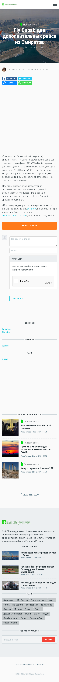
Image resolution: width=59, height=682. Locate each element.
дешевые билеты (12, 613)
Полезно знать (31, 24)
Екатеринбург (36, 618)
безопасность (10, 622)
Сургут (38, 609)
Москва (18, 609)
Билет (36, 613)
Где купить (46, 604)
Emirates (31, 208)
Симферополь (10, 618)
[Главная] (9, 4)
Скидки (7, 609)
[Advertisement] (29, 121)
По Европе (17, 604)
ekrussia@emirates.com (14, 215)
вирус (5, 359)
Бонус (24, 618)
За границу (9, 600)
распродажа (32, 604)
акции (28, 613)
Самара (28, 609)
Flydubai (6, 332)
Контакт (41, 664)
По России (22, 600)
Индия (45, 613)
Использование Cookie (26, 664)
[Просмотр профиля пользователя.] (4, 69)
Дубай (5, 345)
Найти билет (29, 225)
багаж (6, 604)
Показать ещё (29, 494)
